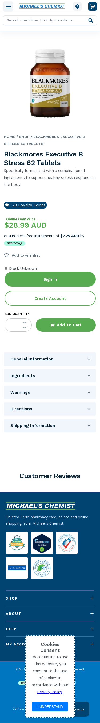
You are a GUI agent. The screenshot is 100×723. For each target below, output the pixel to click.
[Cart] (92, 6)
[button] (66, 325)
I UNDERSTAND (50, 707)
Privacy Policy (49, 691)
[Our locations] (77, 6)
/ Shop (22, 136)
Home (9, 136)
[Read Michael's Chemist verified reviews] (17, 543)
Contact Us (20, 708)
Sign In (50, 279)
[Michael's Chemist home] (43, 6)
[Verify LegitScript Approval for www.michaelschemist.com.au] (42, 543)
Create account (50, 298)
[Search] (90, 20)
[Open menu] (8, 6)
